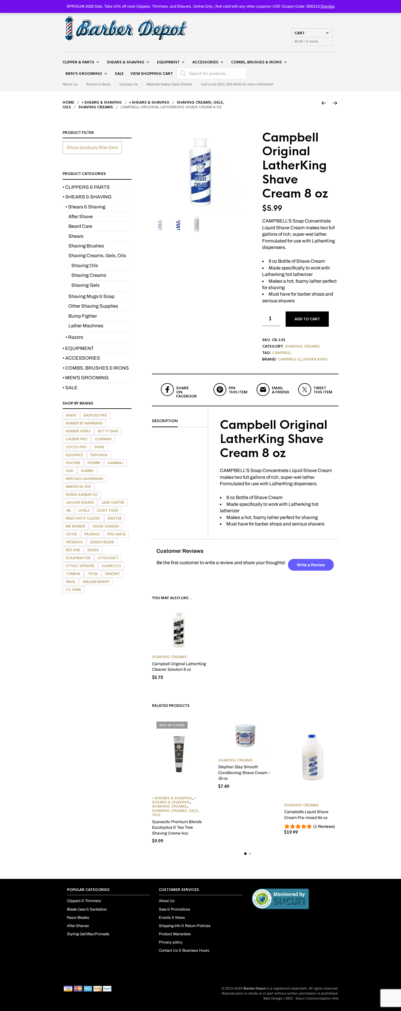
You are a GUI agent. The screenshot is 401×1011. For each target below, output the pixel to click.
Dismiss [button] (328, 6)
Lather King (315, 359)
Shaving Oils (84, 265)
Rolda (93, 550)
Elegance (74, 455)
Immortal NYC (78, 487)
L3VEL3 (84, 510)
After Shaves (78, 926)
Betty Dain (108, 431)
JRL (68, 510)
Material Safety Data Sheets (169, 84)
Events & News (98, 84)
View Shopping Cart (151, 73)
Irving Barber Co (82, 495)
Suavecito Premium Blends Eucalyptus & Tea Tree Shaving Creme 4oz (177, 827)
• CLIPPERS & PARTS (86, 187)
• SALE (70, 387)
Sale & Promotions (174, 909)
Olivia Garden (105, 526)
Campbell (281, 353)
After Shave (80, 216)
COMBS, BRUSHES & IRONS (256, 62)
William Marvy (96, 582)
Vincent (112, 574)
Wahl (70, 582)
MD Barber (75, 526)
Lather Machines (85, 325)
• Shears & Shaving (149, 102)
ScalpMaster (78, 558)
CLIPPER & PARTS (78, 62)
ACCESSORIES (205, 62)
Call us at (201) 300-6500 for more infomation (237, 84)
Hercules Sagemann (84, 479)
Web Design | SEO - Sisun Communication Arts (300, 998)
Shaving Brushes (86, 245)
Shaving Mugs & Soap (91, 296)
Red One (73, 550)
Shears (75, 236)
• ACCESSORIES (81, 357)
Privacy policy (171, 942)
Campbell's (289, 359)
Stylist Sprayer (80, 566)
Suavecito (111, 566)
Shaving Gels (85, 285)
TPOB (93, 574)
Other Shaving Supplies (93, 306)
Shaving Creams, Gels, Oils (175, 812)
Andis (71, 415)
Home (68, 102)
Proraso (74, 542)
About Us (70, 84)
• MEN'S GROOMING (86, 377)
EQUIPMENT (168, 62)
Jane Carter (112, 503)
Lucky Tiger (107, 510)
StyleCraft (108, 558)
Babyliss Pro (95, 415)
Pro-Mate (116, 534)
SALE (119, 73)
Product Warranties (175, 934)
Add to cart (307, 319)
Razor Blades (78, 918)
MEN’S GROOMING (83, 73)
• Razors (74, 337)
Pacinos (92, 534)
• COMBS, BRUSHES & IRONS (96, 367)
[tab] (180, 421)
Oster (71, 534)
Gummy (87, 471)
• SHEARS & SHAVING (102, 102)
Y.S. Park (73, 590)
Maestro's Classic (83, 518)
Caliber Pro (76, 439)
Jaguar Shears (80, 503)
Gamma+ (115, 463)
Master (115, 518)
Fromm (93, 463)
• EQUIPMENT (78, 348)
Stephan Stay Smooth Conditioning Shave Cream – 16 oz (244, 773)
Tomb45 (73, 574)
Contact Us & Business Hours (184, 950)
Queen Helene (102, 542)
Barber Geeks (78, 431)
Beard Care (80, 226)
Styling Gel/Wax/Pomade (88, 934)
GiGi (69, 471)
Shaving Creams (95, 107)
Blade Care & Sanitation (87, 909)
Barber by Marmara (84, 423)
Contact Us (128, 84)
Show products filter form (92, 147)
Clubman (103, 439)
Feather (73, 463)
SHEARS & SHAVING (125, 62)
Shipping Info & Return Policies (184, 926)
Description (165, 421)
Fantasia (99, 455)
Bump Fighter (82, 316)
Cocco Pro (76, 447)
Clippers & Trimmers (84, 901)
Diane (99, 447)
